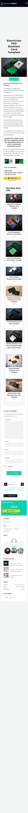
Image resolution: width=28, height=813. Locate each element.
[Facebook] (5, 597)
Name (7, 441)
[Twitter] (7, 597)
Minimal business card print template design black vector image (14, 345)
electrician (16, 528)
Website (8, 457)
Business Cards (7, 521)
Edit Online (15, 79)
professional (6, 531)
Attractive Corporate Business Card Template (14, 206)
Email (7, 449)
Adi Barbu (14, 546)
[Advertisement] (14, 24)
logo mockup (12, 487)
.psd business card (8, 528)
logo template (20, 487)
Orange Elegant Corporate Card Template (14, 370)
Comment (8, 419)
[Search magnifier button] (22, 484)
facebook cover (20, 490)
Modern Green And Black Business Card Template (14, 395)
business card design (9, 490)
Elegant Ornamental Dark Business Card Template (14, 299)
